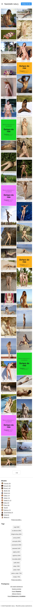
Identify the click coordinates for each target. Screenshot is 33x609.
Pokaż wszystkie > (16, 520)
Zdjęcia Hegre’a (16, 594)
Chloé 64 (6, 515)
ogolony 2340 (16, 555)
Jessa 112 (7, 498)
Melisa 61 (6, 517)
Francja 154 (7, 483)
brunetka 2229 (16, 559)
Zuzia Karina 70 (8, 512)
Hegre (16, 591)
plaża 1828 (16, 570)
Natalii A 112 (7, 500)
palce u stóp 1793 (16, 573)
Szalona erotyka (16, 589)
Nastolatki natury (11, 3)
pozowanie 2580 (16, 545)
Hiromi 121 (7, 493)
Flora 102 (6, 505)
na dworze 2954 (16, 531)
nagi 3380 (16, 527)
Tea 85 (6, 508)
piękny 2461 (16, 552)
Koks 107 (6, 503)
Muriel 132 (7, 491)
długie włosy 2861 (16, 534)
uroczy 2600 (16, 538)
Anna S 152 (7, 486)
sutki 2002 (16, 563)
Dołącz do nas (26, 4)
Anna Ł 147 (7, 488)
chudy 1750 (16, 577)
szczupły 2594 (16, 541)
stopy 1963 (16, 566)
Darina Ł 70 (7, 510)
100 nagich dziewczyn (16, 586)
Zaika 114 (7, 495)
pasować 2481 (16, 548)
